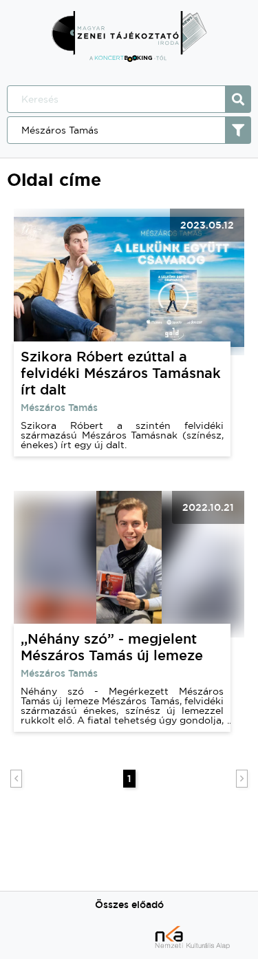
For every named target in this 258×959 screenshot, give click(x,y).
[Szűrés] (238, 130)
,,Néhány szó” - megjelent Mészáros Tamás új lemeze (112, 647)
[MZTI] (129, 58)
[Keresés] (238, 99)
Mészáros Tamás (59, 407)
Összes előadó (129, 904)
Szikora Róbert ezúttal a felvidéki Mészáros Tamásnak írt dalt (121, 373)
